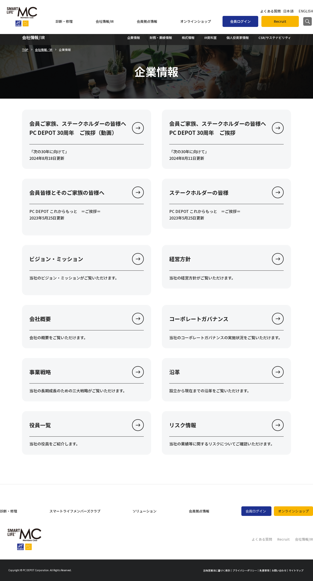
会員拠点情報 (147, 21)
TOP (25, 49)
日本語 (288, 11)
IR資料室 (210, 37)
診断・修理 (64, 21)
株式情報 (188, 37)
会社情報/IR (105, 21)
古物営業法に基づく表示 (216, 570)
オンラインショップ (195, 21)
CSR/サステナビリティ (274, 37)
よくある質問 (270, 11)
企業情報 (133, 37)
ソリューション (144, 511)
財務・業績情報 (161, 37)
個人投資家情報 (237, 37)
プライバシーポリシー (245, 570)
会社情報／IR (43, 49)
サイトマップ (296, 570)
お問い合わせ (279, 570)
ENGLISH (306, 11)
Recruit (280, 21)
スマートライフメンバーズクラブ (75, 511)
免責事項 (264, 570)
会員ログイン (240, 21)
